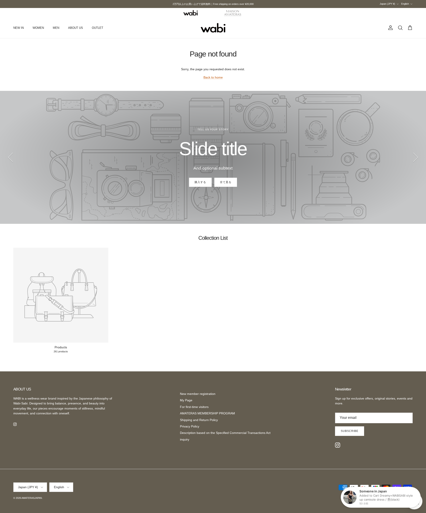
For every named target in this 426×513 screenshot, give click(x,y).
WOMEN (38, 27)
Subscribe (349, 431)
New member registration (197, 394)
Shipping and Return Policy (199, 420)
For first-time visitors (194, 407)
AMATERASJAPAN (32, 498)
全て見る (225, 182)
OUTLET (97, 27)
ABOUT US (75, 27)
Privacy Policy (189, 426)
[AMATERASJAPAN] (213, 28)
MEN (56, 27)
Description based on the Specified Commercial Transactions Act (225, 433)
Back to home (213, 77)
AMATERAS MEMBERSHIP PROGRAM (207, 413)
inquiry (184, 439)
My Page (186, 400)
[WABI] (190, 13)
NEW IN (18, 27)
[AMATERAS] (232, 13)
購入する (200, 182)
